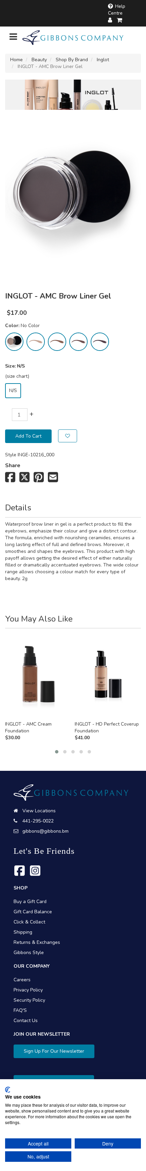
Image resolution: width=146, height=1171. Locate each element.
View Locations (39, 811)
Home (16, 59)
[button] (57, 751)
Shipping (23, 932)
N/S (13, 390)
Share (12, 465)
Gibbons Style (29, 952)
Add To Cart (28, 436)
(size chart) (17, 376)
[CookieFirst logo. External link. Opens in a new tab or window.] (7, 1090)
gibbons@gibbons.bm (45, 831)
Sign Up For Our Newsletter (54, 1051)
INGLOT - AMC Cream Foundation (28, 727)
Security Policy (29, 1000)
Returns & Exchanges (37, 942)
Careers (22, 980)
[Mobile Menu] (13, 38)
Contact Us (26, 1020)
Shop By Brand (72, 59)
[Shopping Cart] (120, 20)
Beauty (39, 59)
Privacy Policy (28, 990)
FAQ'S (20, 1010)
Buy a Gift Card (30, 901)
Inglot (103, 59)
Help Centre (116, 9)
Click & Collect (29, 922)
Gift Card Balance (33, 912)
